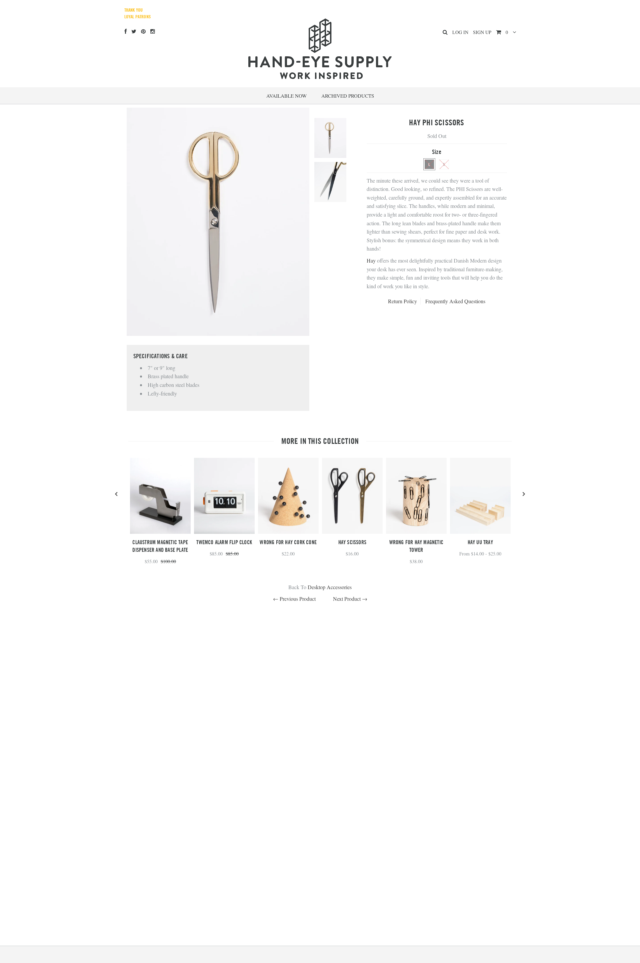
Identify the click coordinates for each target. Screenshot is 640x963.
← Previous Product (294, 598)
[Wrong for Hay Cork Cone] (288, 531)
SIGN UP (482, 32)
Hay (371, 260)
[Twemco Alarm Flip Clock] (224, 531)
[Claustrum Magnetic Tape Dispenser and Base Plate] (160, 531)
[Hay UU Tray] (480, 531)
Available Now (286, 95)
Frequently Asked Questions (455, 301)
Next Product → (350, 598)
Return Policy (402, 301)
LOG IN (460, 32)
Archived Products (347, 95)
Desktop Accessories (330, 586)
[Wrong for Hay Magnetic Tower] (416, 531)
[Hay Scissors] (352, 531)
